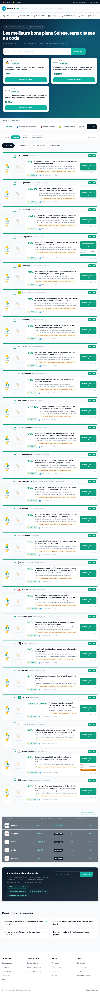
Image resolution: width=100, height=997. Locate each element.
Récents (25, 137)
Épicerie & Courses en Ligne (36, 562)
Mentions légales (83, 975)
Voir (90, 825)
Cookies (80, 971)
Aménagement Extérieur (39, 373)
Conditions (81, 963)
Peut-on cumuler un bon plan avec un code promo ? (74, 933)
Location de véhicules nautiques (35, 292)
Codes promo (25, 16)
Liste (93, 127)
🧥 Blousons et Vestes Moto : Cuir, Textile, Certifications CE (47, 481)
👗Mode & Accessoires (26, 127)
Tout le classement (88, 813)
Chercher (78, 51)
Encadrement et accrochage (39, 182)
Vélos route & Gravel (36, 400)
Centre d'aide (93, 2)
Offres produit (40, 145)
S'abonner (86, 874)
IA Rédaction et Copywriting (37, 670)
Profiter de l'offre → (88, 167)
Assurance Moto (35, 209)
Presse (54, 975)
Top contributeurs (34, 967)
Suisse (88, 990)
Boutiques (54, 16)
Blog (83, 16)
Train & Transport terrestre (41, 265)
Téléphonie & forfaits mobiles (37, 589)
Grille (83, 127)
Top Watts (15, 137)
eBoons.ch (5, 120)
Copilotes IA (31, 643)
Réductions (24, 145)
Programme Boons (34, 971)
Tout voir (8, 127)
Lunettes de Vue (38, 236)
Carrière (55, 971)
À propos (55, 963)
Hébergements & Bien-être (41, 454)
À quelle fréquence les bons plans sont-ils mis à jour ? (74, 922)
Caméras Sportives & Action (36, 346)
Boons (92, 16)
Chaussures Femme (39, 616)
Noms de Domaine (34, 155)
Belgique (95, 990)
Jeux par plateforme (41, 751)
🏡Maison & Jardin (67, 127)
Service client (81, 2)
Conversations (69, 16)
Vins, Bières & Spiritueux (41, 427)
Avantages (56, 145)
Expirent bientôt (37, 137)
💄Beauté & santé (47, 127)
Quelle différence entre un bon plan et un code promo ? (26, 922)
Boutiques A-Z (7, 971)
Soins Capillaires (34, 697)
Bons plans (40, 16)
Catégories (10, 16)
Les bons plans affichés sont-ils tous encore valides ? (26, 933)
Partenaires (56, 967)
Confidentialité (82, 967)
